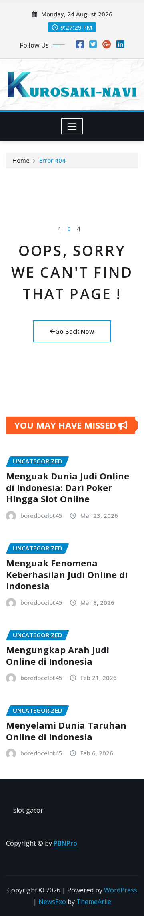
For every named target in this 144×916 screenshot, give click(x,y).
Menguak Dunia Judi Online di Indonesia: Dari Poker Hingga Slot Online (67, 487)
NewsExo (52, 901)
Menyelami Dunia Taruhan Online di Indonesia (66, 731)
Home (21, 160)
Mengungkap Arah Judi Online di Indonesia (57, 655)
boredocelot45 (41, 515)
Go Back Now (74, 331)
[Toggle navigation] (72, 126)
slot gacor (28, 810)
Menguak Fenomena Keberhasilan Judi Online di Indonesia (67, 574)
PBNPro (65, 843)
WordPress (120, 890)
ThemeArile (93, 901)
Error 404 (52, 160)
